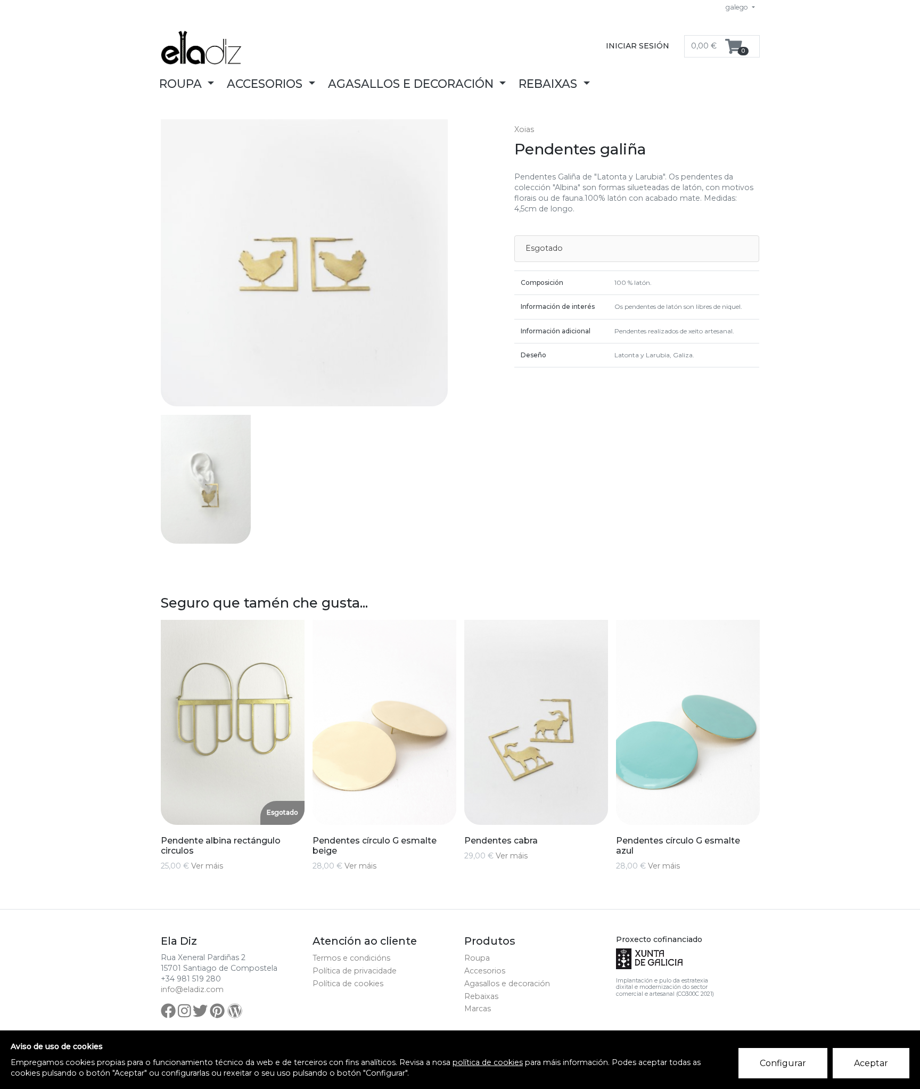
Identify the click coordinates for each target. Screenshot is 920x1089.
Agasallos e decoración (507, 983)
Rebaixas (481, 996)
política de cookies (488, 1062)
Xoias (524, 129)
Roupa (477, 958)
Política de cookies (348, 983)
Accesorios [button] (266, 84)
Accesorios (484, 971)
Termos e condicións (351, 958)
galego (738, 7)
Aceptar (871, 1063)
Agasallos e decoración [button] (412, 84)
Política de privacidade (355, 971)
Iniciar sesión (637, 46)
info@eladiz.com (192, 989)
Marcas (477, 1008)
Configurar (783, 1063)
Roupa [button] (182, 84)
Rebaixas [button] (549, 84)
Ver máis (207, 866)
